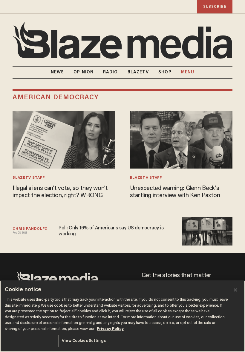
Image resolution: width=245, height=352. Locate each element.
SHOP (164, 72)
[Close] (235, 290)
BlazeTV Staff (29, 178)
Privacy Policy (110, 329)
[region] (122, 316)
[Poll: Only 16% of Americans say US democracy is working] (207, 230)
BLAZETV (138, 72)
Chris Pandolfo (30, 229)
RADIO (110, 72)
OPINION (84, 72)
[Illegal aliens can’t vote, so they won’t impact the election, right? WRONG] (64, 139)
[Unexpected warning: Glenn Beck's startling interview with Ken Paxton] (181, 139)
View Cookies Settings (84, 341)
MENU (187, 72)
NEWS (57, 72)
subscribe (214, 7)
